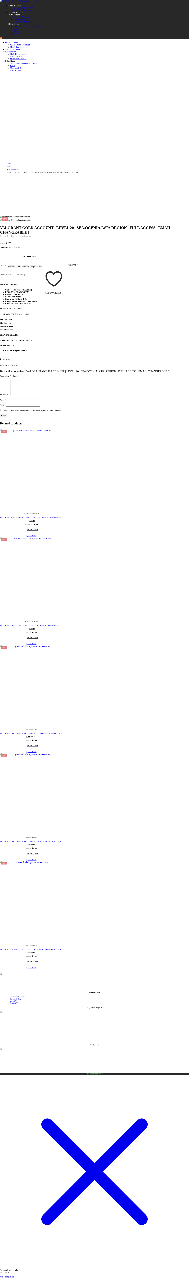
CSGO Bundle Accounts (23, 8)
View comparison (7, 1277)
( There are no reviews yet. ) (21, 236)
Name (3, 400)
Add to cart (29, 256)
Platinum (27, 513)
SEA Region (18, 247)
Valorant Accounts (15, 12)
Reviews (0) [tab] (21, 275)
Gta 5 (15, 29)
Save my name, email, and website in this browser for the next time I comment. (32, 410)
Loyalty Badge (19, 19)
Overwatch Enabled (21, 22)
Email (40, 267)
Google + (33, 267)
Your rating (5, 376)
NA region (33, 837)
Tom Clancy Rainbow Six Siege (26, 26)
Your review (5, 395)
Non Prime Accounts (21, 10)
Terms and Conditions (18, 997)
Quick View (31, 536)
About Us (13, 1001)
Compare (73, 265)
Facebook (11, 267)
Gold (11, 247)
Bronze (27, 621)
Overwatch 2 (18, 31)
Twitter (18, 267)
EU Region (29, 729)
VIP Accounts (14, 15)
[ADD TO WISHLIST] (54, 266)
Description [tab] (5, 275)
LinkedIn (25, 267)
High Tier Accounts (21, 17)
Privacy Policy (15, 999)
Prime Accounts (14, 5)
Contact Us (14, 1003)
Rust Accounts (19, 33)
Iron (27, 945)
